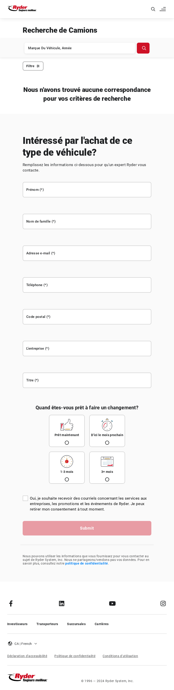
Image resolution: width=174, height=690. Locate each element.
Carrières (102, 624)
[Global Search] (153, 9)
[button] (163, 9)
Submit (87, 528)
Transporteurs (47, 624)
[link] (10, 603)
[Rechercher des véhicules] (143, 48)
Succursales (76, 624)
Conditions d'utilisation (120, 656)
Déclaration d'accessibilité (27, 656)
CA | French (23, 644)
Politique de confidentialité (74, 656)
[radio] (67, 431)
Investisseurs (17, 624)
